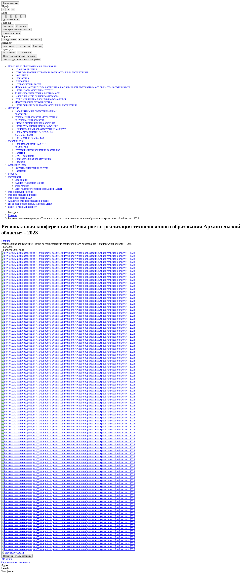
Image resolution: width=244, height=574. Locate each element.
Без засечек (9, 52)
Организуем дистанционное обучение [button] (36, 125)
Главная (12, 215)
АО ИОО (6, 559)
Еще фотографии (14, 552)
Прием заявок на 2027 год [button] (29, 137)
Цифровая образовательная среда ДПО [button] (30, 203)
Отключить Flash (11, 33)
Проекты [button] (20, 161)
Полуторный (23, 46)
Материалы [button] (14, 176)
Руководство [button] (22, 81)
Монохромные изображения (16, 29)
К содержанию (10, 3)
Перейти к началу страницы (17, 556)
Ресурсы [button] (12, 173)
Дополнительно (11, 19)
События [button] (20, 152)
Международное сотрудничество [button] (33, 101)
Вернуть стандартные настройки (19, 56)
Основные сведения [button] (26, 69)
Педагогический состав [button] (28, 84)
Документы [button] (21, 75)
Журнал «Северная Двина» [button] (30, 182)
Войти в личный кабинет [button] (22, 206)
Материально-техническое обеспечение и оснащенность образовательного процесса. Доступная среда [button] (72, 87)
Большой (35, 39)
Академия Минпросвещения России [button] (28, 200)
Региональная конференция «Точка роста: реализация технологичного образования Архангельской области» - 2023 (73, 218)
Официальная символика (15, 562)
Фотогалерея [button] (22, 185)
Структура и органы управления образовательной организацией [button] (51, 72)
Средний (23, 39)
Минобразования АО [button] (20, 197)
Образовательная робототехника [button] (33, 158)
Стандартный (9, 39)
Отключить (21, 26)
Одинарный (8, 46)
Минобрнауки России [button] (20, 191)
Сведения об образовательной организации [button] (32, 66)
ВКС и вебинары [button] (24, 155)
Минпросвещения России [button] (22, 194)
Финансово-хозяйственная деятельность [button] (37, 93)
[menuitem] (125, 85)
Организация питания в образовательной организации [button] (46, 104)
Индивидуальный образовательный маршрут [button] (40, 128)
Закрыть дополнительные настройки (21, 59)
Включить (8, 26)
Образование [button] (22, 78)
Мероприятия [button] (15, 140)
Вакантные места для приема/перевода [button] (37, 96)
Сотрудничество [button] (17, 164)
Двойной (37, 46)
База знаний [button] (21, 179)
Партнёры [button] (20, 170)
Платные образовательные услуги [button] (34, 90)
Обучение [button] (13, 107)
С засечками (24, 52)
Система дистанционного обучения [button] (35, 122)
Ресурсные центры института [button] (31, 167)
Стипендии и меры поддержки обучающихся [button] (40, 98)
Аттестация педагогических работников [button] (37, 149)
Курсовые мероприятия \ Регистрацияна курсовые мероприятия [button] (36, 118)
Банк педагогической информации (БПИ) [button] (38, 188)
